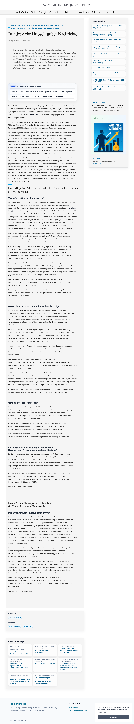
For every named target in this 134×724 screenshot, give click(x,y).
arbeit (68, 12)
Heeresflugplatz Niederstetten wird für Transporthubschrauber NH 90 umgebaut (41, 92)
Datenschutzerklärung (78, 710)
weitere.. (29, 626)
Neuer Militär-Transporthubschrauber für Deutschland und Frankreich (37, 96)
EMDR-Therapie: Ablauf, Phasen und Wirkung (104, 62)
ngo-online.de (18, 703)
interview (97, 12)
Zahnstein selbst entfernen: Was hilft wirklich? (105, 88)
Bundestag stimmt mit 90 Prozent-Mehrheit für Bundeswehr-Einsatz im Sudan (69, 667)
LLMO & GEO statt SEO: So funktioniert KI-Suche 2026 (108, 81)
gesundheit (55, 12)
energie (42, 12)
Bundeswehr (34, 114)
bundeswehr (15, 626)
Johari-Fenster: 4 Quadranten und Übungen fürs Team (108, 55)
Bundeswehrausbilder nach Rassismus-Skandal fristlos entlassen (20, 681)
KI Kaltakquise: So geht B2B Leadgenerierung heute (108, 27)
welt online (22, 12)
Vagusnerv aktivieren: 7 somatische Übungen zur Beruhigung (106, 34)
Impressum (73, 707)
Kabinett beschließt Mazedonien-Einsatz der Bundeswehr (69, 651)
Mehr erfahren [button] (103, 712)
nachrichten (111, 12)
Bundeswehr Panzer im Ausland (42, 651)
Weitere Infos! (96, 163)
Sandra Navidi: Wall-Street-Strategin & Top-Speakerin (107, 41)
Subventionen (57, 65)
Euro (35, 56)
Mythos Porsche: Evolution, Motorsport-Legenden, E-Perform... (108, 48)
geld (33, 12)
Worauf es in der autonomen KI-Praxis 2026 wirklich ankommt (107, 74)
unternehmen (82, 12)
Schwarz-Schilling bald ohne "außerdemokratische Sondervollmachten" (43, 681)
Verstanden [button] (113, 717)
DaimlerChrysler (62, 517)
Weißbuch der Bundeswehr (45, 664)
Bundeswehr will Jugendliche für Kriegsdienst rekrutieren (19, 666)
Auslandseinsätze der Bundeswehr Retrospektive (20, 653)
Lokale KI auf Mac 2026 (101, 68)
